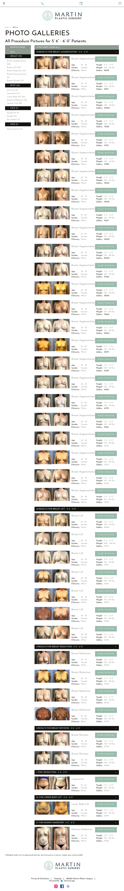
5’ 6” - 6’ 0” (108, 65)
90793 (106, 665)
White (83, 70)
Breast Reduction (16, 71)
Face (14, 108)
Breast (16, 56)
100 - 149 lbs (109, 68)
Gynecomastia (14, 129)
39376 (106, 684)
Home (7, 27)
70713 (106, 546)
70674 (106, 502)
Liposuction (13, 93)
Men (14, 124)
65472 (106, 483)
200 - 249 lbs (110, 543)
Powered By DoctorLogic (62, 881)
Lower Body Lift (16, 97)
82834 (106, 527)
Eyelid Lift (13, 113)
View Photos (105, 59)
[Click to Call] (42, 3)
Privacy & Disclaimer (40, 879)
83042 (106, 703)
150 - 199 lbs (109, 218)
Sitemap (57, 879)
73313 (106, 565)
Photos (14, 47)
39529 (106, 621)
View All (54, 47)
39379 (106, 722)
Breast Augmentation (65, 52)
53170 (106, 446)
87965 (106, 791)
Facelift (12, 116)
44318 (106, 584)
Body (15, 85)
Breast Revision (15, 81)
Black (83, 146)
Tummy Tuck (14, 103)
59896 (106, 766)
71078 (106, 747)
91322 (106, 841)
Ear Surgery (13, 119)
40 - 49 (84, 365)
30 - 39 (84, 65)
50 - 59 (84, 253)
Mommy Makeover (17, 100)
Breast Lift (14, 67)
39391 (106, 816)
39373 (106, 465)
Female (84, 68)
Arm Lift (12, 90)
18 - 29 (84, 215)
